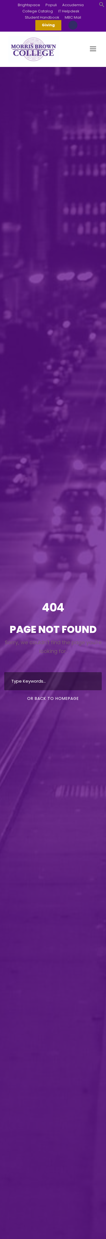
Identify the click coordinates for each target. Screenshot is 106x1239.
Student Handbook (42, 17)
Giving (48, 25)
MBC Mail (73, 17)
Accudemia (73, 5)
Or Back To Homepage (53, 698)
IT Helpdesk (68, 11)
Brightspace (29, 5)
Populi (51, 5)
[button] (102, 5)
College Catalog (37, 11)
